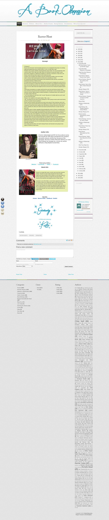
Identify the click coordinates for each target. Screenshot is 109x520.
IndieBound (49, 198)
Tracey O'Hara (84, 500)
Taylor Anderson (87, 494)
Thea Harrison (88, 495)
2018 (79, 51)
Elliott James (89, 347)
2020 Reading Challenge (83, 202)
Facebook (55, 164)
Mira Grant (90, 449)
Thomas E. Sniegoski (83, 497)
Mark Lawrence (80, 436)
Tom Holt (77, 500)
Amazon (35, 198)
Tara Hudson (79, 494)
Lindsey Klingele (79, 426)
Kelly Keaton (80, 404)
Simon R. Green (80, 485)
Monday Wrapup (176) (84, 129)
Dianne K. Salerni (87, 341)
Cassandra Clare (79, 315)
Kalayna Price (80, 392)
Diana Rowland (86, 339)
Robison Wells (88, 473)
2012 (79, 173)
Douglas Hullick (78, 342)
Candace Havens (82, 312)
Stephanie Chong (78, 489)
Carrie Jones (86, 313)
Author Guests (48, 24)
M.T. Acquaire (90, 429)
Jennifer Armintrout (81, 374)
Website (34, 164)
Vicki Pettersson (83, 503)
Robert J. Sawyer (79, 471)
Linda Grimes (78, 423)
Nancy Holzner (89, 454)
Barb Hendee (89, 303)
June (80, 160)
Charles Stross (82, 318)
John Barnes (85, 380)
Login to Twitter (52, 259)
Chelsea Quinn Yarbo (80, 319)
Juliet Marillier (87, 389)
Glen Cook (85, 354)
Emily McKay (78, 349)
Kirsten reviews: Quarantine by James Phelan (84, 115)
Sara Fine (86, 478)
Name (17, 261)
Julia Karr (83, 386)
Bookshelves (68, 24)
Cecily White (84, 316)
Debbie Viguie (78, 334)
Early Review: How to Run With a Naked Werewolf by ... (85, 86)
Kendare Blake (87, 405)
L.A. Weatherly (86, 413)
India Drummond (87, 361)
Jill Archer (82, 377)
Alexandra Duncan (79, 292)
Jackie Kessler (83, 364)
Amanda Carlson (88, 295)
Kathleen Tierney (87, 401)
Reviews (25, 24)
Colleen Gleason (83, 327)
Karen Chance (87, 393)
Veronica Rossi (82, 501)
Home (19, 24)
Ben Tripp (78, 305)
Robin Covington (89, 472)
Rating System (58, 24)
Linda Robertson (78, 424)
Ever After (19, 311)
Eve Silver (84, 351)
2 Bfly (57, 287)
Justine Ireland (78, 390)
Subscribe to (19, 266)
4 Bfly (57, 291)
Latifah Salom (90, 414)
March (80, 166)
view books (88, 211)
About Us (38, 24)
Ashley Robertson (82, 302)
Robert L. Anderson (89, 471)
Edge (18, 309)
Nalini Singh (78, 454)
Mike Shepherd (86, 448)
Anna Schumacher (84, 299)
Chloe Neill (79, 321)
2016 (79, 55)
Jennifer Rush (83, 376)
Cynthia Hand (86, 330)
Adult (38, 287)
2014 (79, 59)
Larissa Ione (39, 235)
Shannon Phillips (89, 482)
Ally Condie (88, 293)
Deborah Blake (88, 334)
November (81, 149)
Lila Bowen (77, 422)
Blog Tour (19, 302)
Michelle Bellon (84, 445)
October (81, 152)
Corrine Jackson (83, 328)
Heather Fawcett (84, 357)
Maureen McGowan (84, 437)
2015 (79, 57)
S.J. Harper (77, 475)
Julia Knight (88, 386)
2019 (79, 49)
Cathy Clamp (77, 316)
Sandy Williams (78, 478)
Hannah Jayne (83, 355)
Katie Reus (77, 402)
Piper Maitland (88, 461)
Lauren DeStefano (84, 417)
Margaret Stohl (89, 433)
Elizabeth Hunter (84, 345)
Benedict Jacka (85, 305)
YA (37, 289)
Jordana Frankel (80, 383)
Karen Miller (90, 396)
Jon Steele (90, 382)
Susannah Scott (78, 491)
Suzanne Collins (87, 491)
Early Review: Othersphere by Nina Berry (84, 133)
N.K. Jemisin (88, 452)
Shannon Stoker (79, 484)
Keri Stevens (80, 408)
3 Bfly (57, 289)
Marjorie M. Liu (89, 435)
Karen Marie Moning (80, 396)
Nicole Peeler (89, 455)
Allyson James (78, 295)
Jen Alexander (82, 373)
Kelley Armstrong (87, 402)
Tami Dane (90, 492)
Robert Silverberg (80, 472)
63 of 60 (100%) (80, 210)
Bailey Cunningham (80, 303)
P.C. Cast (79, 458)
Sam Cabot (81, 476)
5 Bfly (57, 293)
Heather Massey (82, 358)
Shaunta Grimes (89, 484)
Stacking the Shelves (22, 305)
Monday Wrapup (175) (84, 147)
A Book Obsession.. (88, 513)
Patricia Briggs (79, 460)
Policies (31, 24)
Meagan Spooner (84, 439)
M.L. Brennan (82, 429)
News (18, 313)
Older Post (71, 274)
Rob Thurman (82, 469)
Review (19, 287)
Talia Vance (84, 492)
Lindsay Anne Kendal (88, 424)
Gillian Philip (78, 354)
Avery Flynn (90, 302)
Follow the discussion (72, 240)
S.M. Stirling (85, 475)
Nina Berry (85, 457)
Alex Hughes (88, 290)
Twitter (48, 164)
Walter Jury (82, 504)
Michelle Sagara (83, 446)
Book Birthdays (21, 297)
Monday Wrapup (21, 289)
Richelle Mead (87, 467)
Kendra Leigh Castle (79, 407)
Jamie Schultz (88, 367)
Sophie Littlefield (80, 486)
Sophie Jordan (90, 485)
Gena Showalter (86, 352)
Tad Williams (77, 492)
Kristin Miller (78, 413)
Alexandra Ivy (89, 292)
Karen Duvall (77, 395)
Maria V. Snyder (80, 435)
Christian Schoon (87, 323)
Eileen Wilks (83, 344)
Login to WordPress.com (44, 259)
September (81, 154)
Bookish (55, 198)
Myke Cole (80, 452)
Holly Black (89, 358)
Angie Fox (85, 297)
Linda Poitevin (87, 423)
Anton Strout (83, 300)
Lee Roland (81, 420)
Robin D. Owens (79, 473)
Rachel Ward (77, 467)
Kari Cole (79, 398)
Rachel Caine (80, 463)
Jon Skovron (82, 382)
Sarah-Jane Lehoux (87, 481)
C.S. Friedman (84, 310)
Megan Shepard (84, 440)
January (81, 170)
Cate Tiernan (88, 315)
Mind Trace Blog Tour (84, 145)
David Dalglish (88, 333)
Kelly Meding (78, 405)
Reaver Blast (82, 101)
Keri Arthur (89, 407)
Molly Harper (89, 451)
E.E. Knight (85, 342)
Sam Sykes (88, 476)
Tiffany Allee (81, 498)
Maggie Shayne (81, 430)
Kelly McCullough (87, 404)
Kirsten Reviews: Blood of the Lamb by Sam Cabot (85, 81)
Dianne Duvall (78, 341)
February (81, 168)
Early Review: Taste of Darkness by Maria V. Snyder (84, 93)
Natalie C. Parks (80, 455)
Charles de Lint (90, 318)
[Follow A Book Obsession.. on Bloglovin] (83, 42)
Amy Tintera (78, 297)
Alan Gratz (82, 290)
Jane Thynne (85, 368)
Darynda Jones (79, 333)
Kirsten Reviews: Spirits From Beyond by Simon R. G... (85, 138)
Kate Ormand (77, 401)
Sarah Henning (90, 479)
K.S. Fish (91, 390)
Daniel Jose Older (85, 331)
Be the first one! (37, 244)
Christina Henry (79, 324)
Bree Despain (83, 306)
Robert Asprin (90, 469)
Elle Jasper (82, 346)
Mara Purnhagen (86, 432)
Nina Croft (91, 457)
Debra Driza (83, 337)
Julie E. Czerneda (80, 387)
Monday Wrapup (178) (84, 89)
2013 (79, 61)
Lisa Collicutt (86, 426)
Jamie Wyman (78, 368)
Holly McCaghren (80, 360)
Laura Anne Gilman (81, 416)
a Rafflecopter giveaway (45, 219)
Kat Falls (86, 398)
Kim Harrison (79, 410)
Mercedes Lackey (79, 443)
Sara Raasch (82, 479)
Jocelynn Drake (81, 379)
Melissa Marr (86, 442)
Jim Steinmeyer (90, 377)
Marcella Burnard (79, 433)
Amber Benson (88, 296)
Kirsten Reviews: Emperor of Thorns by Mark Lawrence (85, 98)
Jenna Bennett (90, 373)
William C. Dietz (89, 504)
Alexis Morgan (80, 293)
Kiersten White (87, 408)
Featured (31, 235)
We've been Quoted (79, 24)
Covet (18, 307)
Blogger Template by (84, 514)
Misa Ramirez (79, 450)
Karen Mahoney (87, 395)
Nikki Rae (79, 457)
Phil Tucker (89, 460)
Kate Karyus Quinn (86, 399)
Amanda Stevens (80, 296)
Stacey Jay (88, 486)
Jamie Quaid (81, 367)
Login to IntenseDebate (34, 259)
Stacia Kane (78, 488)
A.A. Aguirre (78, 287)
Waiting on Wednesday (23, 291)
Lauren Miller (84, 419)
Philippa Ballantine (78, 461)
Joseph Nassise (83, 384)
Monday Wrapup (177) (84, 111)
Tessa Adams (78, 495)
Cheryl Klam (88, 319)
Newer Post (19, 274)
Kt (82, 204)
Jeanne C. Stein (84, 371)
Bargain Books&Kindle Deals (24, 298)
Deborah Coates (82, 336)
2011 (79, 175)
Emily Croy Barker (87, 348)
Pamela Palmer (87, 458)
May (80, 162)
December (81, 63)
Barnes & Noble (42, 198)
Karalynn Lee (79, 393)
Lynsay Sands (84, 427)
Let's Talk (19, 303)
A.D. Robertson (86, 287)
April (80, 164)
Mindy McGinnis (82, 449)
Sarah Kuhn (78, 481)
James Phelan (83, 366)
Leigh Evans (88, 420)
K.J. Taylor (85, 390)
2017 (79, 53)
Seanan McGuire (79, 482)
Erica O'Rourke (86, 349)
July (80, 158)
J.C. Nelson (84, 363)
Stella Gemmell (87, 488)
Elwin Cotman (79, 348)
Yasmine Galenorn (82, 506)
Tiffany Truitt (88, 498)
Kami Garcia (89, 392)
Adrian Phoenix (83, 289)
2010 (79, 177)
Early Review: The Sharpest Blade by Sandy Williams (83, 108)
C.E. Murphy (85, 309)
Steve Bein (87, 489)
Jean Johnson (83, 370)
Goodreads (41, 164)
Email (36, 261)
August (80, 156)
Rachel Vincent (85, 465)
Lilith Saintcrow (87, 422)
